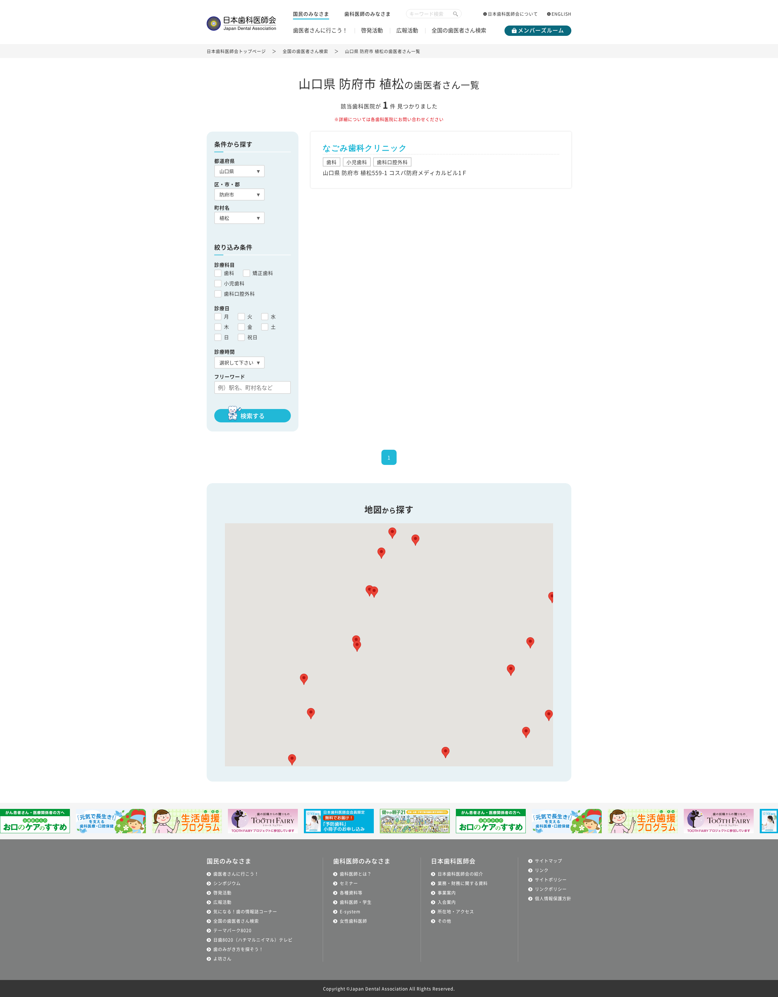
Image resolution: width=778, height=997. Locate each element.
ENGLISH (561, 14)
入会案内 (447, 902)
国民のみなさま (311, 13)
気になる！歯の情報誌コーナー (245, 911)
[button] (381, 553)
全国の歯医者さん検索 (459, 30)
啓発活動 (372, 30)
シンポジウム (227, 883)
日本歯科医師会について (513, 14)
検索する (252, 415)
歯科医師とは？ (356, 874)
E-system (350, 911)
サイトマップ (548, 861)
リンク (542, 870)
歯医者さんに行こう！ (320, 30)
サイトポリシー (551, 879)
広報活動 (407, 30)
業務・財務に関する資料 (463, 883)
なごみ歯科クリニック (365, 148)
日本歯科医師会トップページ (236, 51)
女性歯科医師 (353, 921)
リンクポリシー (551, 889)
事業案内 (447, 892)
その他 (444, 921)
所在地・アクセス (456, 911)
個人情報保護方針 (553, 898)
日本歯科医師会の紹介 (460, 874)
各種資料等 (351, 892)
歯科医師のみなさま (367, 13)
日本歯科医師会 (453, 861)
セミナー (349, 883)
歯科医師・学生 (356, 902)
